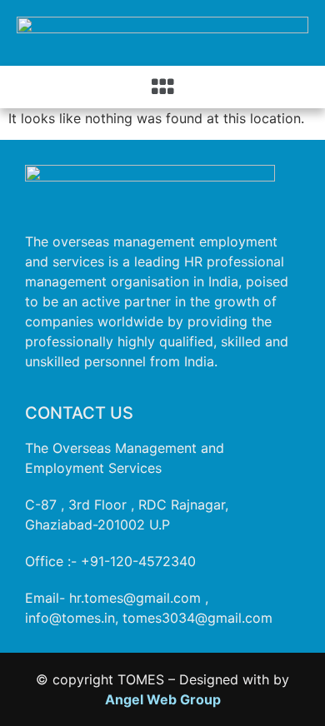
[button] (162, 87)
